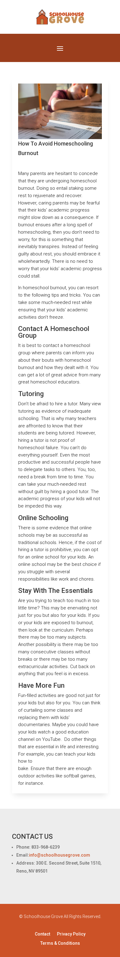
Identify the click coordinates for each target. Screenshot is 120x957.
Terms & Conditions (60, 943)
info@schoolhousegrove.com (59, 855)
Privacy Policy (71, 934)
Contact (42, 934)
